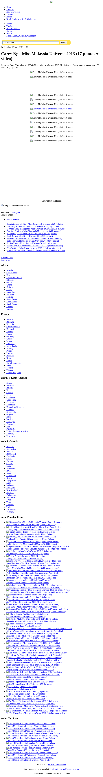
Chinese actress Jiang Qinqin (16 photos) (23, 626)
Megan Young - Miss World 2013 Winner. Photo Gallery (30, 669)
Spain (8, 365)
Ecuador (10, 409)
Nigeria (9, 297)
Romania (10, 356)
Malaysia (16, 212)
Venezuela (10, 436)
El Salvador (11, 412)
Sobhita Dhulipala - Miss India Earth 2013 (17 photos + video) (32, 660)
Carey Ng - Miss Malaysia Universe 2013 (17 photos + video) (32, 568)
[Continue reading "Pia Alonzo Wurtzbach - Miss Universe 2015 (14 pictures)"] (32, 701)
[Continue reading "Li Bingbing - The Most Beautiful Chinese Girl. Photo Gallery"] (33, 527)
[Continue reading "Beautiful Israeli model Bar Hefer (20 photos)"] (26, 677)
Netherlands (11, 346)
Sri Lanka (10, 497)
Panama (9, 424)
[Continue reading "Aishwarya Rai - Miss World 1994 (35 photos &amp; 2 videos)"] (34, 522)
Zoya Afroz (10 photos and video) (20, 689)
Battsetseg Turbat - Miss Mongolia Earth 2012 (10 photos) (31, 578)
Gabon (9, 282)
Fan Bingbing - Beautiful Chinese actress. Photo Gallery (30, 539)
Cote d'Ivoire (11, 273)
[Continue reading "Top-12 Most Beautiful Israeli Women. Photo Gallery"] (30, 757)
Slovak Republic (13, 363)
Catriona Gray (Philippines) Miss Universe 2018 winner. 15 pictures (36, 229)
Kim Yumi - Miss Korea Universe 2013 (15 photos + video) (31, 607)
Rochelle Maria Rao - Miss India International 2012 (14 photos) (33, 674)
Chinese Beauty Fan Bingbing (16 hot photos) (25, 616)
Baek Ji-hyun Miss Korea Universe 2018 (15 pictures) (30, 236)
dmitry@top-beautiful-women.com (64, 769)
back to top (5, 260)
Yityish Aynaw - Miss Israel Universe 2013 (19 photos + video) (33, 587)
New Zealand (12, 490)
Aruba (9, 383)
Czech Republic (13, 327)
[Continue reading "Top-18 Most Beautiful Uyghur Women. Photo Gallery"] (30, 743)
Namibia (10, 294)
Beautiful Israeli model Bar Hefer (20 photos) (25, 679)
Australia (10, 446)
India (8, 466)
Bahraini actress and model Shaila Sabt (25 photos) (27, 597)
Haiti (8, 417)
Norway (9, 348)
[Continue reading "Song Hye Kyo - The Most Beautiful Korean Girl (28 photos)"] (33, 561)
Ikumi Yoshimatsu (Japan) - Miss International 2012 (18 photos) (33, 665)
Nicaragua (10, 421)
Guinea (9, 287)
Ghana (9, 285)
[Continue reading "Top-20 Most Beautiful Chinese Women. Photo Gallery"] (30, 728)
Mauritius (10, 292)
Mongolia (10, 488)
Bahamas (10, 385)
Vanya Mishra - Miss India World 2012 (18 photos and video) (32, 640)
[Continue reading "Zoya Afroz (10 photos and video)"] (21, 686)
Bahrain (9, 451)
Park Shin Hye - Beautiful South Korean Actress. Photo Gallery (33, 573)
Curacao (10, 402)
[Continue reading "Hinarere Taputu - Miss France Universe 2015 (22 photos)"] (32, 633)
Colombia (10, 397)
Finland (9, 331)
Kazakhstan (11, 475)
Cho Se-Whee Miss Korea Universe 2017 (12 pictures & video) (34, 248)
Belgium (10, 322)
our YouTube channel (57, 764)
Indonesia (10, 468)
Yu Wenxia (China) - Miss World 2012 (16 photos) (27, 553)
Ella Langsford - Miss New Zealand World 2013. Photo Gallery (33, 645)
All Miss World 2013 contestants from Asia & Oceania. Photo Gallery (35, 631)
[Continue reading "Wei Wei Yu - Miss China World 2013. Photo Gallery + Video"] (33, 648)
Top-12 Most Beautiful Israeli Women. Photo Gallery (28, 760)
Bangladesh (11, 454)
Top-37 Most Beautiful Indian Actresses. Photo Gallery (29, 740)
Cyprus (9, 461)
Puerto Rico (11, 429)
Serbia (9, 360)
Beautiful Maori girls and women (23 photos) (25, 699)
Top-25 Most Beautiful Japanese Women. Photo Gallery (30, 726)
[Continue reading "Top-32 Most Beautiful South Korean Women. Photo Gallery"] (33, 733)
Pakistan (10, 492)
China (9, 459)
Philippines (11, 495)
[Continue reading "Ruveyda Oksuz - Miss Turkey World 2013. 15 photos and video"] (34, 706)
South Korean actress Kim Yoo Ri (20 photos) (25, 694)
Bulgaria (10, 324)
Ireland (9, 341)
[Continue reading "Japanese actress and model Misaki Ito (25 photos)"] (28, 580)
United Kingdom (13, 372)
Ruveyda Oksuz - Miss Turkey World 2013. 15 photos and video (33, 708)
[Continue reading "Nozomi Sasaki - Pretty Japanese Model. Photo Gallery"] (30, 532)
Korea (9, 478)
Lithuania (10, 343)
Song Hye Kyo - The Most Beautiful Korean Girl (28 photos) (32, 563)
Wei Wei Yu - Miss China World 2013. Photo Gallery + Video (32, 650)
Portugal (10, 353)
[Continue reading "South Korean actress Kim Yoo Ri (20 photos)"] (26, 691)
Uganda (9, 309)
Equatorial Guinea (14, 277)
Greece (9, 339)
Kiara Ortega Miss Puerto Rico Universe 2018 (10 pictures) (32, 233)
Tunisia (9, 306)
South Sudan (11, 304)
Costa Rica (11, 400)
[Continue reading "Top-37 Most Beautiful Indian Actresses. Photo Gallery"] (30, 738)
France (9, 334)
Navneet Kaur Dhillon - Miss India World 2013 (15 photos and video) (36, 611)
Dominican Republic (15, 407)
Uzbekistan (11, 509)
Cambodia (10, 456)
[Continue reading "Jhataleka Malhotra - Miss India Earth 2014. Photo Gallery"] (32, 619)
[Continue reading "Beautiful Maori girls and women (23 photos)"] (26, 696)
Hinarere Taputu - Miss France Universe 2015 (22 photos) (31, 636)
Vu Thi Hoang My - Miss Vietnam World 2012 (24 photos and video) (35, 713)
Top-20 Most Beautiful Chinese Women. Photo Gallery (29, 731)
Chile (8, 395)
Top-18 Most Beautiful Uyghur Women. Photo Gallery (29, 745)
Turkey (9, 507)
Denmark (10, 329)
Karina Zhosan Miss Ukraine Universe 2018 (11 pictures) (31, 243)
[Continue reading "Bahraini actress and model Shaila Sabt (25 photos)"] (29, 595)
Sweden (9, 368)
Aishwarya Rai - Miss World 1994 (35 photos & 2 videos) (31, 524)
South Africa (11, 302)
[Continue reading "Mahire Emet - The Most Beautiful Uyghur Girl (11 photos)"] (32, 541)
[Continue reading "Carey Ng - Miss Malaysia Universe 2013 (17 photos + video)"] (33, 566)
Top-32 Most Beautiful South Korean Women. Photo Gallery (32, 736)
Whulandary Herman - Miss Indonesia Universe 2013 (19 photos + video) (37, 592)
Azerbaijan (11, 449)
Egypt (9, 275)
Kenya (9, 289)
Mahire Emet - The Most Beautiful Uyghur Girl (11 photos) (31, 544)
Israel (8, 471)
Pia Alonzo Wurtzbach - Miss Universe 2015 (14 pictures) (30, 703)
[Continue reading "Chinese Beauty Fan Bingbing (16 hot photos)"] (27, 614)
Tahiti (8, 502)
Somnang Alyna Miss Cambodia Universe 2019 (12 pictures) (33, 226)
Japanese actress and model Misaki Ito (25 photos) (27, 582)
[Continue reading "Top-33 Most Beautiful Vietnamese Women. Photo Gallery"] (32, 752)
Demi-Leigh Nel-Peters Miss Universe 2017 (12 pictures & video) (35, 246)
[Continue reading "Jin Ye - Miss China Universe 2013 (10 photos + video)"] (30, 599)
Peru (8, 426)
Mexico (9, 419)
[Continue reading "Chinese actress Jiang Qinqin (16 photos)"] (24, 624)
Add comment (7, 257)
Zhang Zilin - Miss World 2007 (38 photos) (24, 558)
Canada (9, 392)
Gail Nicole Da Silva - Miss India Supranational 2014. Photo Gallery (35, 655)
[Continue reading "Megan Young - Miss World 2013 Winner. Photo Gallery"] (31, 667)
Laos (8, 483)
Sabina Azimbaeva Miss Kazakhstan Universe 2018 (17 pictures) (34, 238)
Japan (8, 473)
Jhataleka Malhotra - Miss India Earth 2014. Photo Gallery (31, 621)
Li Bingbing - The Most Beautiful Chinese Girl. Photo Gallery (32, 529)
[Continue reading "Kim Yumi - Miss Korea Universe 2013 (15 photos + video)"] (32, 604)
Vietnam (10, 512)
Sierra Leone (11, 299)
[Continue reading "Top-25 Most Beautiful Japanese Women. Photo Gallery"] (31, 723)
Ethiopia (10, 280)
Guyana (9, 414)
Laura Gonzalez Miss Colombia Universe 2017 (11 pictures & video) (36, 250)
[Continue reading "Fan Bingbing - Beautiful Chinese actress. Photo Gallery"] (31, 537)
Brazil (9, 390)
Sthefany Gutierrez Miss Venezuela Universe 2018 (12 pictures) (34, 231)
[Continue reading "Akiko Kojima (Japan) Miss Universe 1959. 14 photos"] (30, 682)
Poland (9, 351)
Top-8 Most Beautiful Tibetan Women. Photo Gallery (29, 750)
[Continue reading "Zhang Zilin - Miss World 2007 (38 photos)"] (25, 556)
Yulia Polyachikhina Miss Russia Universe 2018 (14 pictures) (33, 241)
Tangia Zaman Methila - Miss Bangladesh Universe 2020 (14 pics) (35, 224)
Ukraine (9, 370)
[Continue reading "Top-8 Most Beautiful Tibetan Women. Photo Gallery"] (30, 748)
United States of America (17, 431)
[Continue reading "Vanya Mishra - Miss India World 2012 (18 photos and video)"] (33, 638)
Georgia (9, 463)
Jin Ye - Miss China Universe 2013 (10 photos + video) (29, 602)
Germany (10, 336)
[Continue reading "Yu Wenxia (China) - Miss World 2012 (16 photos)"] (29, 551)
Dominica (10, 405)
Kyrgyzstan (11, 480)
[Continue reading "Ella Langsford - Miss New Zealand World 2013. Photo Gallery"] (34, 643)
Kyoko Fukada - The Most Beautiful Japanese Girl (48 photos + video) (36, 549)
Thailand (10, 504)
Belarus (9, 319)
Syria (8, 500)
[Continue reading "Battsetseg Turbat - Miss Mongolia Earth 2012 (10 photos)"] (32, 575)
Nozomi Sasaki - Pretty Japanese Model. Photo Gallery (29, 534)
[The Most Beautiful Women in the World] (51, 2)
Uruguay (10, 434)
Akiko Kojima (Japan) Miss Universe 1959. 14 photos (29, 684)
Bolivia (9, 388)
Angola (9, 270)
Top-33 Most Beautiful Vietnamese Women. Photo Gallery (31, 755)
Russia (9, 358)
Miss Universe (12, 219)
